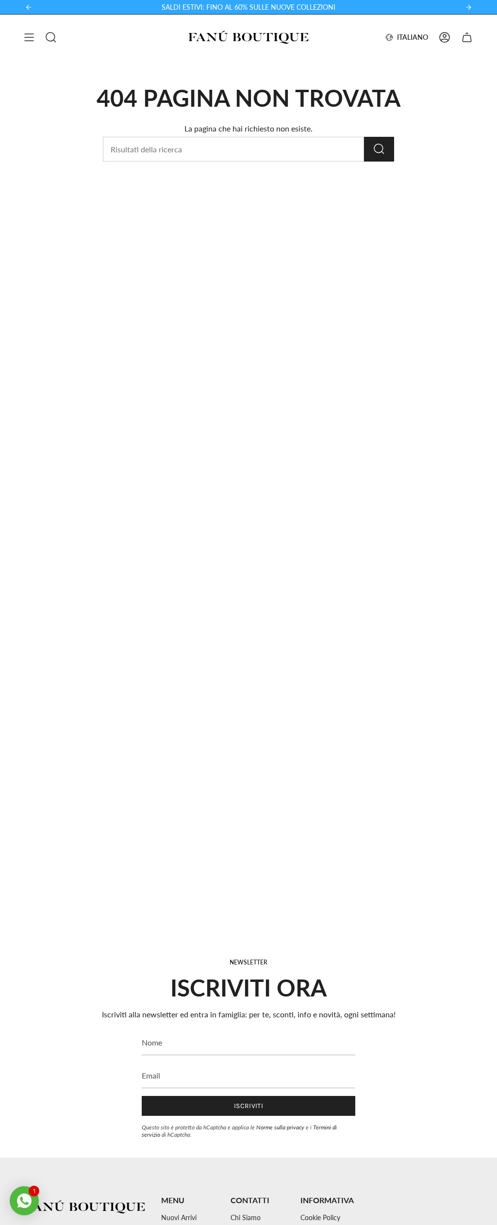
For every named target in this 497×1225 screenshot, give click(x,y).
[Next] (468, 7)
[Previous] (28, 7)
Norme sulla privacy (280, 1127)
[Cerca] (379, 149)
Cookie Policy (320, 1217)
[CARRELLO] (467, 37)
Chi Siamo (246, 1217)
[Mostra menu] (29, 37)
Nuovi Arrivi (179, 1217)
